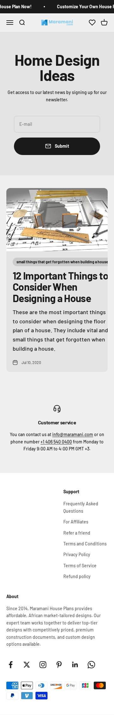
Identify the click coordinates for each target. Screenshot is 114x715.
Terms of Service (80, 565)
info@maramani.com (72, 434)
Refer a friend (76, 533)
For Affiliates (75, 521)
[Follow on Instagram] (43, 664)
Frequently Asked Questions (80, 507)
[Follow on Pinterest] (59, 664)
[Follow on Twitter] (26, 664)
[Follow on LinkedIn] (75, 664)
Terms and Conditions (85, 543)
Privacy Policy (76, 554)
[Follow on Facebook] (10, 664)
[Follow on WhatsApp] (91, 664)
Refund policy (77, 576)
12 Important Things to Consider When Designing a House (60, 286)
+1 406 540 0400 (56, 441)
